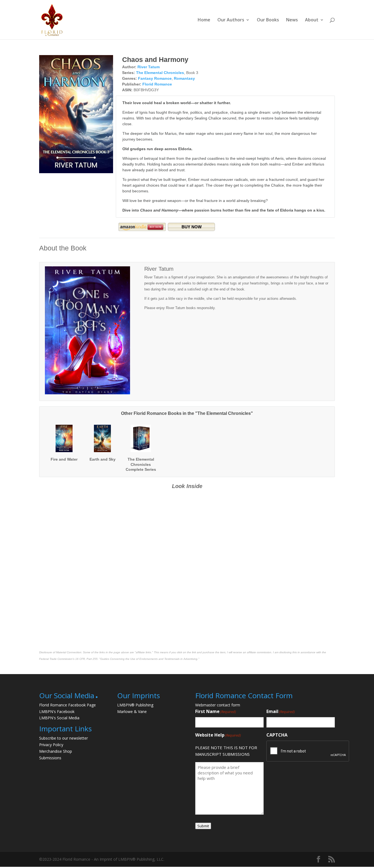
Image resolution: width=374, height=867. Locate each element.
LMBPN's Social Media (59, 717)
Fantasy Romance (155, 78)
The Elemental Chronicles (160, 72)
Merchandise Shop (55, 751)
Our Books (268, 20)
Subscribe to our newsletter (63, 738)
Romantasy (184, 78)
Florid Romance (157, 84)
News (292, 20)
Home (204, 20)
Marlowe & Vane (132, 711)
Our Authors (230, 20)
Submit (203, 825)
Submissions (50, 757)
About (311, 20)
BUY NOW (192, 226)
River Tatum (148, 67)
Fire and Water (64, 459)
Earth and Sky (103, 459)
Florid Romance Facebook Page (67, 705)
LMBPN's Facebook (56, 711)
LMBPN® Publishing (135, 705)
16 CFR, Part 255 (86, 658)
